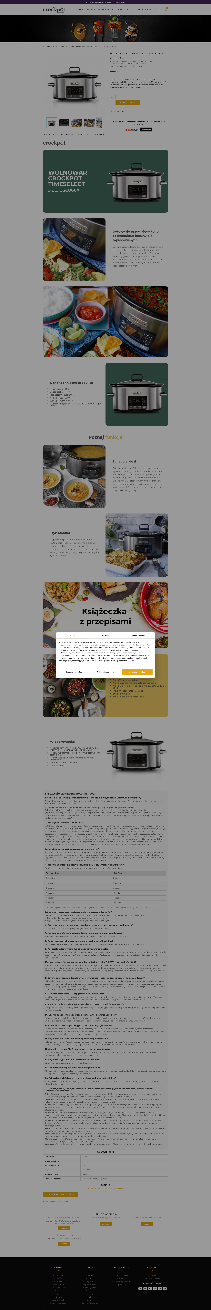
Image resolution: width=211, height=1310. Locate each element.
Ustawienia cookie (104, 672)
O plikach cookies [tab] (138, 635)
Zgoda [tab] (72, 635)
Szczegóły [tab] (106, 635)
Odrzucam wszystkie (74, 672)
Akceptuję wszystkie (137, 672)
